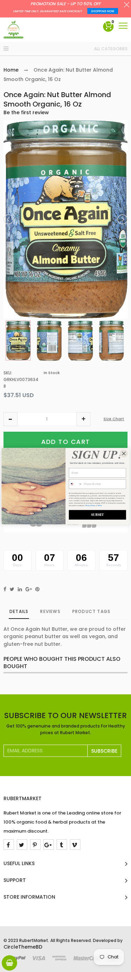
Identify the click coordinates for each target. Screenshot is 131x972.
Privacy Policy (90, 505)
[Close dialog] (124, 453)
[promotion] (126, 5)
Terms (99, 505)
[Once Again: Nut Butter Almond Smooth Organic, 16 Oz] (18, 341)
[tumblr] (62, 844)
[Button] (123, 25)
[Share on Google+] (29, 589)
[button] (10, 419)
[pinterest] (35, 844)
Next (122, 219)
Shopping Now (102, 11)
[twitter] (22, 844)
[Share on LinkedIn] (20, 589)
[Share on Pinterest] (37, 589)
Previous (9, 219)
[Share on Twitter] (12, 589)
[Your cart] (9, 963)
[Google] (48, 844)
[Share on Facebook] (4, 589)
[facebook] (8, 844)
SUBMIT (97, 514)
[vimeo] (75, 844)
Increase (83, 419)
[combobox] (75, 484)
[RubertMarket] (13, 29)
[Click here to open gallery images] (122, 129)
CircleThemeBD (22, 946)
